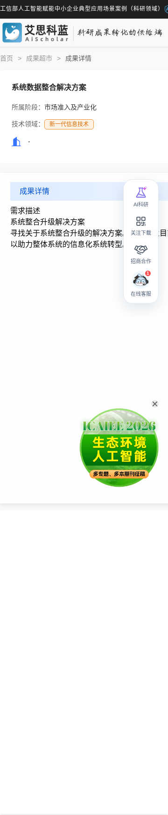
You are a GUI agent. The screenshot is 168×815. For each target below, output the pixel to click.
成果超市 (39, 58)
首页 (6, 58)
